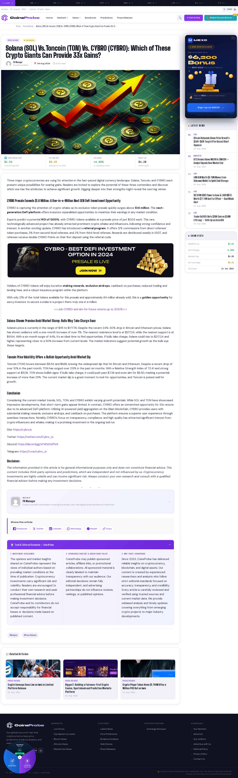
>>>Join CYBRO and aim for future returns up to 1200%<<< (90, 309)
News (76, 18)
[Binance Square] (235, 9)
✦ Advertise (193, 18)
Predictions (107, 18)
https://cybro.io (22, 429)
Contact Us (199, 759)
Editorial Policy (200, 749)
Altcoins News (61, 744)
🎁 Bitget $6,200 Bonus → (220, 18)
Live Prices (59, 729)
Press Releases (108, 749)
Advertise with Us (202, 744)
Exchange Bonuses (156, 729)
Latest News (106, 729)
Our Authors (199, 739)
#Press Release (30, 635)
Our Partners (199, 729)
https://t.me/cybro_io (33, 451)
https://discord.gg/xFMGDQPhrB (38, 444)
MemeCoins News (63, 749)
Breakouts (90, 18)
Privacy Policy (200, 754)
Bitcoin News (60, 739)
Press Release (124, 18)
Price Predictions (108, 734)
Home (49, 18)
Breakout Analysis (109, 739)
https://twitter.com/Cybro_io (35, 437)
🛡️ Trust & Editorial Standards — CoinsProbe (90, 544)
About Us (198, 734)
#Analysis (13, 635)
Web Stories (106, 744)
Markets (61, 18)
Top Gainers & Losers (64, 734)
